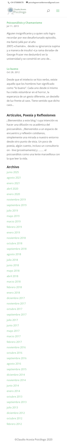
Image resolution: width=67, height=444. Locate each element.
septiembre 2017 (16, 314)
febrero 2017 (14, 342)
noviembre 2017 (16, 303)
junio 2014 (13, 385)
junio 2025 (13, 172)
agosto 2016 (14, 363)
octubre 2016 (14, 352)
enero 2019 (13, 232)
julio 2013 (12, 407)
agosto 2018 (14, 254)
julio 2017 (12, 320)
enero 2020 (13, 194)
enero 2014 (13, 391)
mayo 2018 (13, 270)
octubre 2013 (14, 396)
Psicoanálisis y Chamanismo (24, 22)
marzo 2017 (14, 336)
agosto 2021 (14, 177)
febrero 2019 (14, 227)
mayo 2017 (13, 331)
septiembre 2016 (16, 358)
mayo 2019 (13, 216)
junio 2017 (13, 325)
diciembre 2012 (16, 413)
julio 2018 (12, 260)
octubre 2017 (14, 309)
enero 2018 (13, 292)
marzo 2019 (14, 221)
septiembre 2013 (16, 402)
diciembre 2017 (16, 298)
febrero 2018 (14, 287)
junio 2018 (13, 265)
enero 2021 (13, 183)
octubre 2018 (14, 243)
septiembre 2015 (16, 369)
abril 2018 (12, 276)
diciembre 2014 (16, 374)
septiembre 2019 (16, 205)
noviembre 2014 (16, 380)
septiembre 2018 (16, 249)
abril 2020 (12, 188)
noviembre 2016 (16, 347)
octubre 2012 (14, 418)
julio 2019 (12, 210)
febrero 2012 (14, 424)
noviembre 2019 (16, 199)
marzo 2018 (14, 281)
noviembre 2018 (16, 238)
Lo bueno (12, 69)
